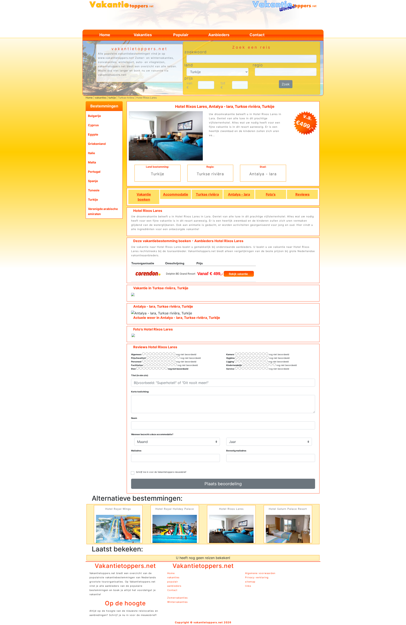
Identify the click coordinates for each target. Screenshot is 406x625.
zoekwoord (195, 52)
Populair (180, 35)
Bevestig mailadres (236, 450)
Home (104, 35)
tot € (223, 85)
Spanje (93, 181)
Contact (257, 35)
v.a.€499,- (305, 121)
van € (189, 85)
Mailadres (136, 450)
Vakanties (143, 35)
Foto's (271, 194)
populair (172, 581)
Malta (92, 162)
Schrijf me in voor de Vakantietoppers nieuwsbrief (161, 472)
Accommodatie (175, 194)
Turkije (93, 199)
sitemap (250, 581)
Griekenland (97, 143)
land (188, 65)
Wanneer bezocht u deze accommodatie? (152, 434)
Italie (91, 153)
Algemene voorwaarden (260, 573)
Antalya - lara (239, 194)
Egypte (93, 134)
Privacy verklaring (257, 577)
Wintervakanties (177, 601)
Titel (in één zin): (139, 375)
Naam (134, 418)
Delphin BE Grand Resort (180, 273)
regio (258, 65)
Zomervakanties (177, 597)
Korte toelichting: (140, 391)
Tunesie (93, 190)
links (248, 585)
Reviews (302, 194)
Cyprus (93, 125)
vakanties (100, 97)
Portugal (94, 171)
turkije (112, 97)
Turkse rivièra (207, 194)
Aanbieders (218, 35)
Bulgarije (94, 116)
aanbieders (174, 585)
